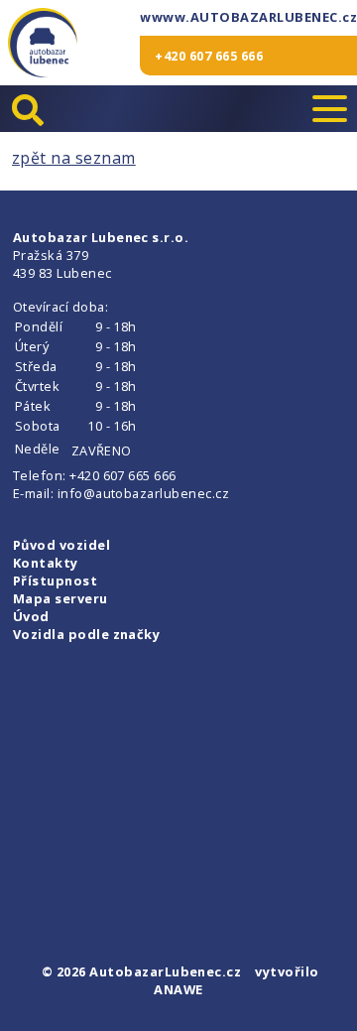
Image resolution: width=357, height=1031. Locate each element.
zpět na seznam (74, 158)
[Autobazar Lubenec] (42, 42)
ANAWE (178, 989)
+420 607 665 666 (209, 55)
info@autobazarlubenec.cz (144, 493)
